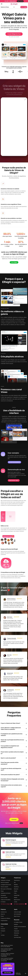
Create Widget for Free (14, 34)
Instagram (3, 930)
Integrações (16, 930)
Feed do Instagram (5, 882)
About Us (3, 914)
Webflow (16, 884)
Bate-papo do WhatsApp (6, 888)
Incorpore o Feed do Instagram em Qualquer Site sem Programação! (7, 955)
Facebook (3, 928)
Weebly (15, 897)
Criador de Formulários (5, 899)
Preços (2, 916)
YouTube (2, 935)
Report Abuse (17, 916)
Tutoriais (16, 928)
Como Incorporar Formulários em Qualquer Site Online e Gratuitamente (7, 959)
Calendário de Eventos (5, 893)
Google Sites (16, 895)
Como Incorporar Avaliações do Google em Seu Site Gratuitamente (7, 950)
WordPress (16, 886)
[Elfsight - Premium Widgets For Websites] (14, 4)
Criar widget (24, 7)
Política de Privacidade (18, 974)
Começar (14, 819)
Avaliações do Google (5, 880)
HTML (15, 893)
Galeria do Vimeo (5, 7)
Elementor (16, 888)
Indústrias (16, 935)
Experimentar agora (13, 480)
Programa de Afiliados (5, 918)
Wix (15, 882)
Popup (2, 891)
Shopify (15, 891)
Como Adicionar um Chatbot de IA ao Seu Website (7, 946)
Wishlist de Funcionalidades (20, 926)
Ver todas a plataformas (20, 903)
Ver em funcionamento (14, 462)
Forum (2, 926)
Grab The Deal (7, 972)
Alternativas (16, 933)
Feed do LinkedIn (4, 886)
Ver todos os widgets (6, 903)
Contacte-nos (4, 911)
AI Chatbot (3, 901)
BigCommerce (17, 899)
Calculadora (3, 895)
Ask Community (17, 914)
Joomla (15, 901)
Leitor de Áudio (4, 897)
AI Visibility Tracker (18, 922)
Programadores (4, 920)
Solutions (16, 924)
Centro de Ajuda (17, 911)
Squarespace (17, 880)
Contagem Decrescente (6, 884)
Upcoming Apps (17, 937)
